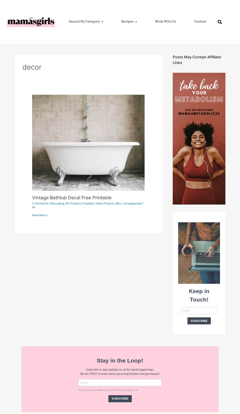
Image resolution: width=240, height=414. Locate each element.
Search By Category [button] (84, 21)
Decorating (57, 203)
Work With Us (165, 21)
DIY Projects (73, 203)
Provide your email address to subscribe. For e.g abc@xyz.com (108, 390)
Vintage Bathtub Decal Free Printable (72, 197)
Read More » (40, 215)
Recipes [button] (127, 21)
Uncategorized (132, 203)
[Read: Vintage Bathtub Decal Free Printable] (88, 142)
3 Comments (40, 203)
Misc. (118, 203)
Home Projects (105, 203)
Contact (200, 21)
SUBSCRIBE (199, 320)
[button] (219, 22)
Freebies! (88, 203)
